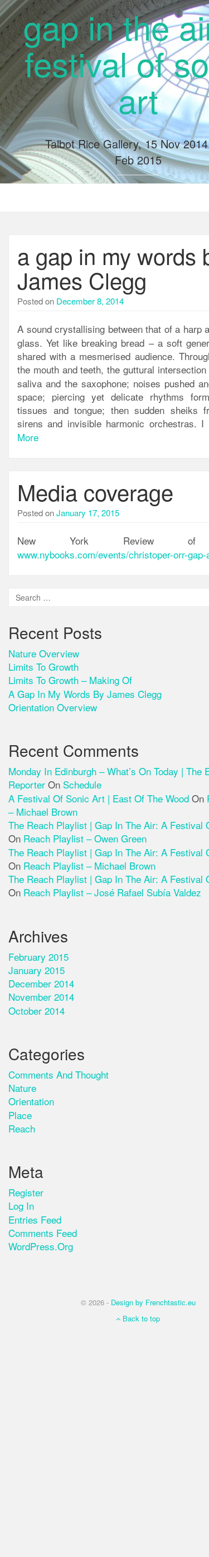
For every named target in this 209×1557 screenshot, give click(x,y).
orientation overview (52, 707)
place (20, 1115)
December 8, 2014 (90, 301)
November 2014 (41, 997)
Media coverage (95, 491)
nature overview (43, 653)
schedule (82, 784)
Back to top (140, 1318)
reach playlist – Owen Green (85, 838)
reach (21, 1128)
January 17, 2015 (87, 512)
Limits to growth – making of (70, 680)
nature (22, 1088)
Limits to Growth (43, 666)
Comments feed (42, 1233)
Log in (21, 1205)
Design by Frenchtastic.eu (153, 1302)
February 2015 (38, 957)
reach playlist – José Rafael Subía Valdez (112, 892)
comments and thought (58, 1074)
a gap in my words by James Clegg (85, 694)
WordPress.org (40, 1246)
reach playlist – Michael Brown (89, 865)
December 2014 (41, 983)
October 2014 (36, 1010)
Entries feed (34, 1219)
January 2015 (36, 970)
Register (25, 1192)
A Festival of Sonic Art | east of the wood (98, 798)
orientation (31, 1101)
